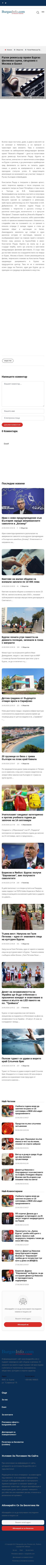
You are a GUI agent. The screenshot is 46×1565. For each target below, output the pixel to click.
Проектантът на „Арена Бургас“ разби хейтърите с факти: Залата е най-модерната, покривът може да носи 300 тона (29, 1236)
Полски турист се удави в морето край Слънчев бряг (21, 1060)
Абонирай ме (23, 1324)
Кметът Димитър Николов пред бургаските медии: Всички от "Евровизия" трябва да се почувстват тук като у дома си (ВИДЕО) (28, 1256)
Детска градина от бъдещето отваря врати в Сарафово (19, 699)
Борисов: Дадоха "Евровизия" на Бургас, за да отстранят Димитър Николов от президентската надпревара (29, 1276)
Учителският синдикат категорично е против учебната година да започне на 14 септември (22, 817)
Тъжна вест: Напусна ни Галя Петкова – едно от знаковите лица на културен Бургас (22, 936)
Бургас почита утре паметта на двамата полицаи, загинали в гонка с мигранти (22, 640)
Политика (25, 883)
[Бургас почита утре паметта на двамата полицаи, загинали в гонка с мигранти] (23, 620)
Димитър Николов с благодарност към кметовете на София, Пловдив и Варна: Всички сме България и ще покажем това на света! (29, 1175)
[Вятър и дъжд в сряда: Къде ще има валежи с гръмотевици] (8, 1159)
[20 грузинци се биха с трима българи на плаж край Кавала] (23, 739)
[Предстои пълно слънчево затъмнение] (8, 1128)
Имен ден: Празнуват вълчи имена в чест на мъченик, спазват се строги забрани (28, 1141)
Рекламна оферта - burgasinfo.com (23, 1554)
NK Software (26, 1546)
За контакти (7, 1415)
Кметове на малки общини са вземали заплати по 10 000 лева (20, 580)
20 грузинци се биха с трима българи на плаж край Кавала (19, 757)
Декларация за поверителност (23, 1557)
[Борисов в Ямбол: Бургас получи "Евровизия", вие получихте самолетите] (23, 856)
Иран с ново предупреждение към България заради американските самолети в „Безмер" (22, 521)
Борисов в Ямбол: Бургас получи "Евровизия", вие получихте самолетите (21, 875)
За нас (5, 1400)
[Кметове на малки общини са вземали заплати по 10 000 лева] (23, 562)
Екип (4, 1407)
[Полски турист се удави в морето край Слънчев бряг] (23, 1042)
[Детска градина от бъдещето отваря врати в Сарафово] (23, 681)
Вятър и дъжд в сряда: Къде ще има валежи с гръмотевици (28, 1156)
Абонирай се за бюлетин (23, 1528)
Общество (26, 98)
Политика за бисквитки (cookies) (23, 1561)
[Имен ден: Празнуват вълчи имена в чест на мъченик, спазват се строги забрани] (8, 1144)
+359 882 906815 (31, 1380)
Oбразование (26, 825)
